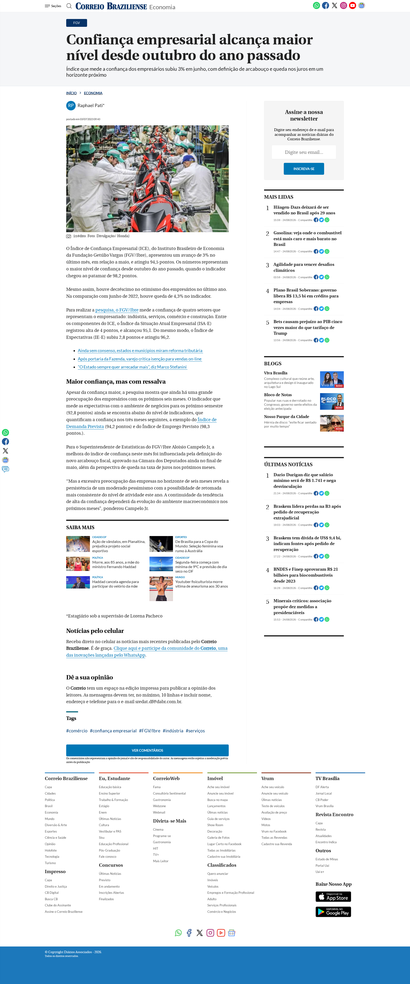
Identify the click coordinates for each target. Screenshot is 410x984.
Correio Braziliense (66, 778)
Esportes (51, 831)
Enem (103, 812)
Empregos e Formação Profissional (230, 893)
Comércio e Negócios (221, 911)
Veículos (213, 886)
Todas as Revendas (274, 837)
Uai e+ (320, 872)
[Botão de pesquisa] (68, 6)
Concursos (111, 865)
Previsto (104, 880)
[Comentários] (5, 471)
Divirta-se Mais (169, 821)
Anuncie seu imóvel (220, 793)
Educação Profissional (113, 844)
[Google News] (361, 8)
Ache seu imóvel (218, 787)
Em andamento (109, 886)
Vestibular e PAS (110, 831)
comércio (78, 730)
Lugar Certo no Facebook (224, 844)
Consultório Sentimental (169, 793)
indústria (174, 730)
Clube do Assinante (58, 905)
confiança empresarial (115, 730)
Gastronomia (162, 800)
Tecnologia (52, 856)
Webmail (159, 812)
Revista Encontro (335, 814)
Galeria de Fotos (218, 837)
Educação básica (110, 787)
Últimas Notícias (110, 819)
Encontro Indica (326, 842)
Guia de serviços (218, 819)
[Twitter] (334, 8)
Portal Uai (322, 865)
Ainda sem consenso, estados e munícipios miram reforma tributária (140, 350)
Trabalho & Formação (113, 800)
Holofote (51, 850)
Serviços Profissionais (222, 905)
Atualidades (324, 836)
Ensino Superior (109, 793)
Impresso (55, 871)
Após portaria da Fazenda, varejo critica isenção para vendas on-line (140, 358)
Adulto (211, 899)
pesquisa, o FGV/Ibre (117, 310)
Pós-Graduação (109, 850)
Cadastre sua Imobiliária (223, 856)
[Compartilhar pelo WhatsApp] (327, 221)
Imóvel (215, 778)
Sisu (101, 837)
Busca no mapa (217, 800)
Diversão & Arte (56, 825)
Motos (265, 825)
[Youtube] (352, 8)
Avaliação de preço (274, 812)
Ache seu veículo (272, 787)
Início (71, 93)
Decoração (214, 831)
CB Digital (52, 893)
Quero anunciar (217, 874)
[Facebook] (325, 8)
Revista (321, 829)
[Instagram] (343, 8)
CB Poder (322, 800)
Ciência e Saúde (55, 837)
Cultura (104, 825)
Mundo (49, 819)
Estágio (104, 806)
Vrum (267, 778)
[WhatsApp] (316, 8)
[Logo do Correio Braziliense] (111, 6)
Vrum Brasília (325, 806)
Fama (157, 787)
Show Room (215, 825)
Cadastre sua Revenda (276, 844)
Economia (162, 6)
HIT (155, 848)
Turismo (50, 863)
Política (50, 800)
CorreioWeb (166, 778)
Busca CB (51, 899)
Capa (48, 787)
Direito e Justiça (56, 886)
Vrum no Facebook (274, 831)
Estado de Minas (327, 859)
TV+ (156, 855)
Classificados (221, 865)
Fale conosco (107, 856)
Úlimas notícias (217, 812)
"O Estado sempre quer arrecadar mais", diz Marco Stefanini (132, 366)
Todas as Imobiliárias (221, 850)
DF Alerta (322, 787)
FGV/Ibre (151, 730)
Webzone (159, 806)
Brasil (48, 806)
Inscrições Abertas (111, 893)
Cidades (50, 793)
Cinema (158, 829)
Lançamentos (216, 806)
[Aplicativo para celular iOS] (333, 897)
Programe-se (162, 836)
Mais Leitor (160, 861)
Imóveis (212, 880)
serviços (196, 730)
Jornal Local (324, 793)
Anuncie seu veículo (274, 793)
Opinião (50, 844)
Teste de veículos (273, 806)
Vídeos (266, 819)
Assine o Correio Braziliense (64, 911)
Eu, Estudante (114, 778)
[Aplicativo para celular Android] (333, 912)
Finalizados (106, 899)
